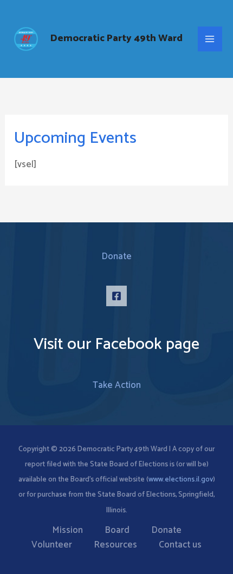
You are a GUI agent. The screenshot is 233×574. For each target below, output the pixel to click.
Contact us (180, 545)
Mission (67, 530)
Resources (115, 545)
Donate (116, 256)
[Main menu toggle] (210, 39)
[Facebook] (116, 296)
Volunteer (51, 545)
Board (117, 530)
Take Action (117, 385)
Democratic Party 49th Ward (116, 38)
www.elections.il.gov (180, 479)
